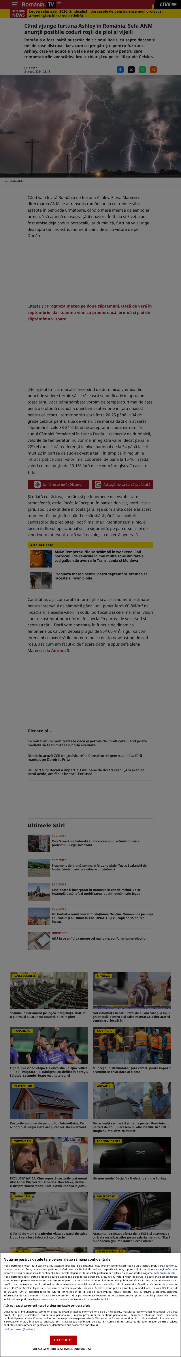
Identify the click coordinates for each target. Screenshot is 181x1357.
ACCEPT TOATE (63, 1340)
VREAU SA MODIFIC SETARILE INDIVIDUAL (61, 1349)
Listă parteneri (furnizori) (19, 1329)
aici (164, 1288)
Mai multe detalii (164, 1273)
